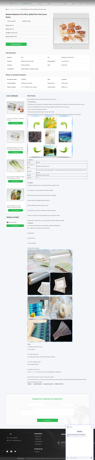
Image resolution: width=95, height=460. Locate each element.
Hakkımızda (44, 3)
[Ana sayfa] (11, 3)
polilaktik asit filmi (58, 383)
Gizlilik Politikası (20, 458)
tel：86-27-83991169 (12, 437)
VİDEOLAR (35, 3)
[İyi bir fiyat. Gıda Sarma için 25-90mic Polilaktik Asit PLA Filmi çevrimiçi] (15, 107)
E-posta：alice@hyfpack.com (14, 440)
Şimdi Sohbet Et (15, 44)
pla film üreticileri (38, 383)
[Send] (91, 457)
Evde (9, 9)
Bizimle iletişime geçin (57, 3)
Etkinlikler (69, 3)
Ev (19, 3)
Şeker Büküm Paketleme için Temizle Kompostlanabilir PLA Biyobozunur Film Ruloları (15, 149)
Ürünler (12, 9)
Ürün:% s (26, 3)
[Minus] (91, 427)
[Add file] (67, 457)
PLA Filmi (17, 9)
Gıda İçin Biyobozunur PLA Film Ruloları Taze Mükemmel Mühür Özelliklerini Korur (14, 207)
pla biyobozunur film (48, 383)
